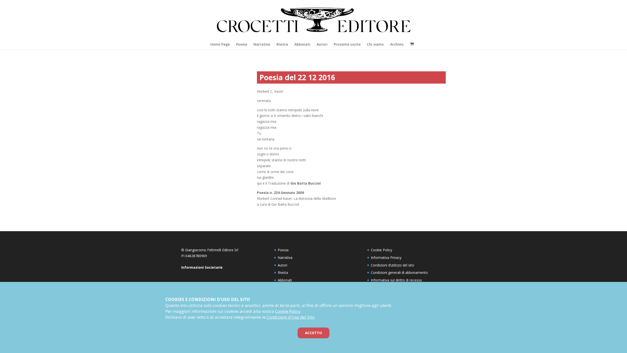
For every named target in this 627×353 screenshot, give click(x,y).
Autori (322, 44)
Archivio (397, 44)
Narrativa (261, 44)
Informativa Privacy (386, 257)
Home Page (220, 44)
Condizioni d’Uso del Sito (290, 317)
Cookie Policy (381, 250)
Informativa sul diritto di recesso (396, 280)
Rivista (282, 44)
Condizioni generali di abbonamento (399, 272)
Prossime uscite (347, 44)
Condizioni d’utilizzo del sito (392, 265)
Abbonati (302, 44)
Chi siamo (375, 44)
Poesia (241, 44)
